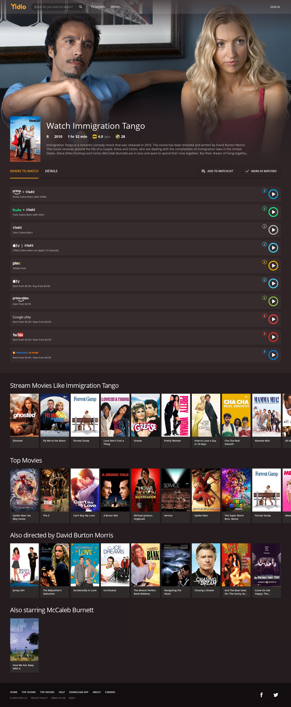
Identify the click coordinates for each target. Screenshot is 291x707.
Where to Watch (24, 171)
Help (62, 692)
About (97, 692)
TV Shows (98, 7)
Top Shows (29, 692)
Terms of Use (58, 697)
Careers (110, 692)
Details (51, 171)
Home (13, 692)
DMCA (72, 697)
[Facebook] (261, 695)
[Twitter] (275, 695)
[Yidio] (18, 7)
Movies (115, 7)
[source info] (264, 190)
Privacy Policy (39, 697)
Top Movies (47, 692)
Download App (78, 692)
